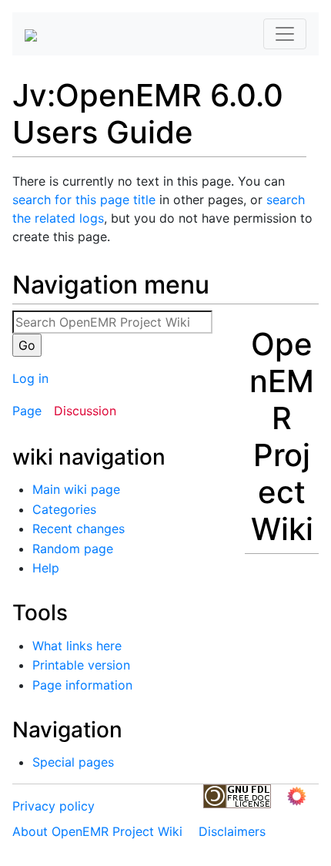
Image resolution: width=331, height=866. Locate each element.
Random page (72, 548)
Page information (82, 685)
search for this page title (83, 199)
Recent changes (78, 528)
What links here (77, 645)
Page (27, 410)
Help (45, 568)
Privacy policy (53, 806)
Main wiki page (76, 489)
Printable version (81, 665)
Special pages (73, 762)
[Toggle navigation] (284, 33)
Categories (64, 509)
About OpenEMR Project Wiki (97, 831)
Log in (30, 378)
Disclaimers (232, 831)
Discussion (85, 410)
